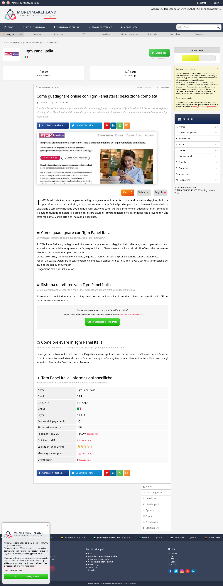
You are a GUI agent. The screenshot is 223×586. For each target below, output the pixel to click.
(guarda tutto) (93, 433)
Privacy (174, 564)
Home (8, 42)
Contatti (91, 570)
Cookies (174, 562)
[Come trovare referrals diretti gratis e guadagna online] (8, 3)
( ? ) (167, 58)
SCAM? (126, 192)
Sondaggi (39, 42)
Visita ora (161, 52)
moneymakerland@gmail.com (204, 107)
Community (93, 564)
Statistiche (92, 567)
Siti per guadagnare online (23, 42)
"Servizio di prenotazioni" (130, 314)
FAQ (172, 556)
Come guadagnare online (99, 559)
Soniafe (43, 102)
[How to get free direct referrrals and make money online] (4, 3)
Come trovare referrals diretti (100, 562)
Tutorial (174, 553)
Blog (90, 553)
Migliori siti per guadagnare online (102, 556)
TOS (172, 559)
